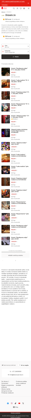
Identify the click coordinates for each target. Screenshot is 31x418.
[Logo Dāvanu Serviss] (5, 8)
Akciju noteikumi (21, 383)
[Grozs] (24, 8)
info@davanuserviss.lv (16, 375)
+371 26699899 (16, 371)
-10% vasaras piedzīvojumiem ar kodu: (13, 1)
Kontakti (18, 385)
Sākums (3, 12)
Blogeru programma (7, 385)
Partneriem (4, 383)
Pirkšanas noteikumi (7, 393)
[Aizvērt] (28, 3)
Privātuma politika (21, 381)
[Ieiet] (17, 8)
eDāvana (4, 387)
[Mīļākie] (20, 8)
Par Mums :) (5, 381)
